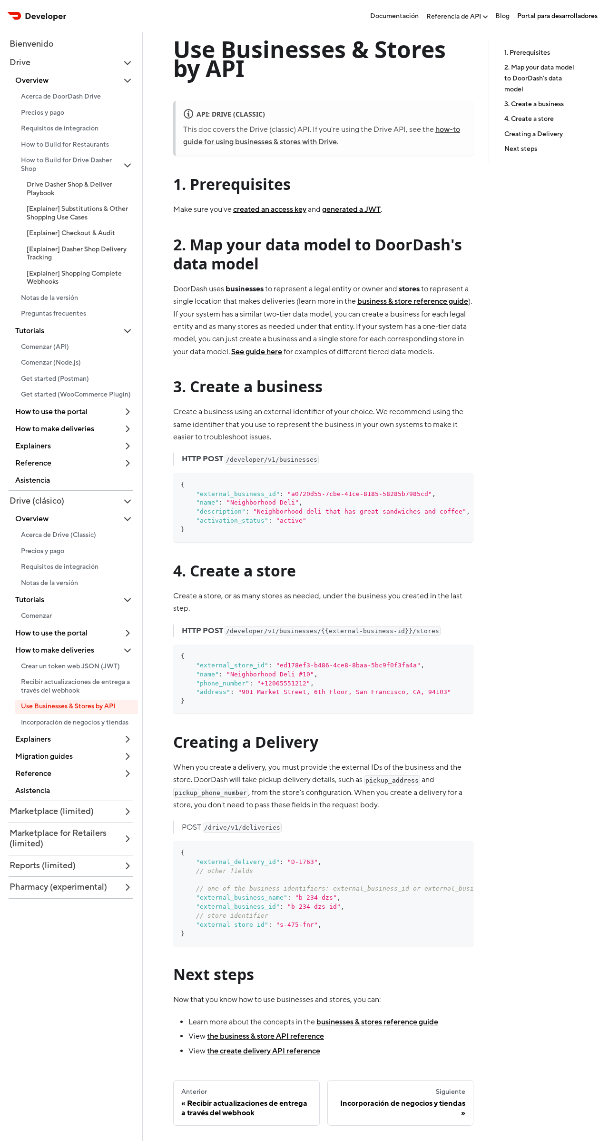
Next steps (520, 149)
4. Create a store (529, 119)
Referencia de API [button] (453, 16)
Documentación (394, 16)
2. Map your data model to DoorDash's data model (539, 78)
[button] (71, 63)
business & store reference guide (412, 301)
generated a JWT (351, 209)
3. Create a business (534, 104)
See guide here (256, 352)
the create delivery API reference (263, 1051)
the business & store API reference (265, 1036)
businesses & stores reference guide (377, 1022)
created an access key (269, 209)
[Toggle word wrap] (444, 485)
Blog (502, 16)
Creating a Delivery (533, 134)
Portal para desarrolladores (557, 16)
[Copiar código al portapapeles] (462, 485)
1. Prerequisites (527, 53)
